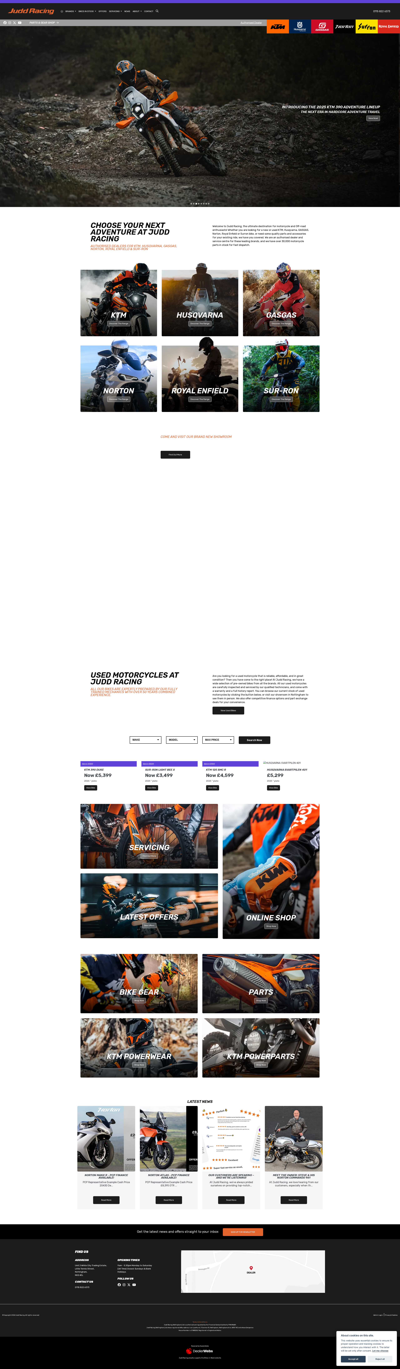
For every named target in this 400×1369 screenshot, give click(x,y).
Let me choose (380, 1350)
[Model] (182, 556)
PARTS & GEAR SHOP (42, 22)
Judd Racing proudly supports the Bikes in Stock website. (200, 1174)
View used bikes (228, 527)
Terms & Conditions (200, 1138)
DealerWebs (204, 1162)
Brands (69, 11)
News (127, 11)
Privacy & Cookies (391, 1131)
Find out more (175, 271)
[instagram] (10, 23)
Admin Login (378, 1131)
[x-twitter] (14, 23)
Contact (148, 11)
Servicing (114, 11)
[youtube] (19, 23)
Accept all (353, 1359)
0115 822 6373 (381, 11)
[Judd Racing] (31, 11)
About (136, 11)
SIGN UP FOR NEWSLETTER (243, 1048)
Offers (103, 11)
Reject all (380, 1359)
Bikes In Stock (86, 11)
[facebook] (5, 23)
